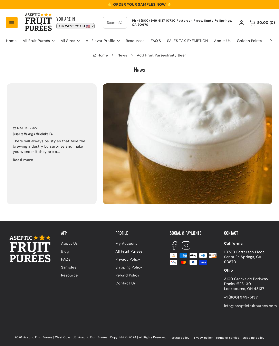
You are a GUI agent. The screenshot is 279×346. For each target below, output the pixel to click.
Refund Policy (127, 275)
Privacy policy (203, 337)
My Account (126, 243)
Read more (23, 159)
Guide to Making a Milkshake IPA (131, 85)
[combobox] (115, 22)
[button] (39, 40)
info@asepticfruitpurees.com (250, 305)
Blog (65, 251)
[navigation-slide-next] (266, 40)
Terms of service (227, 337)
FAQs (65, 259)
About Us (69, 243)
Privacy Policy (127, 259)
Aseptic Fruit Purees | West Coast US (50, 337)
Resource (69, 275)
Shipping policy (253, 337)
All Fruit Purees (129, 251)
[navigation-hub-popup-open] (12, 22)
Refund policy (180, 337)
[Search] (120, 22)
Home (102, 55)
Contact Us (125, 283)
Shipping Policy (128, 267)
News (122, 55)
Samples (68, 267)
